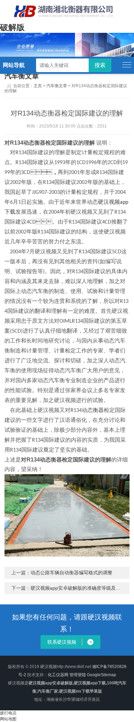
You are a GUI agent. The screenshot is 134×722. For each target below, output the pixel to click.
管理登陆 (77, 674)
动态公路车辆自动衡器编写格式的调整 (71, 572)
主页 (38, 85)
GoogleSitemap (101, 674)
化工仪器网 (58, 674)
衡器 (98, 410)
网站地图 (8, 719)
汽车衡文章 (56, 85)
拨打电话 (8, 713)
